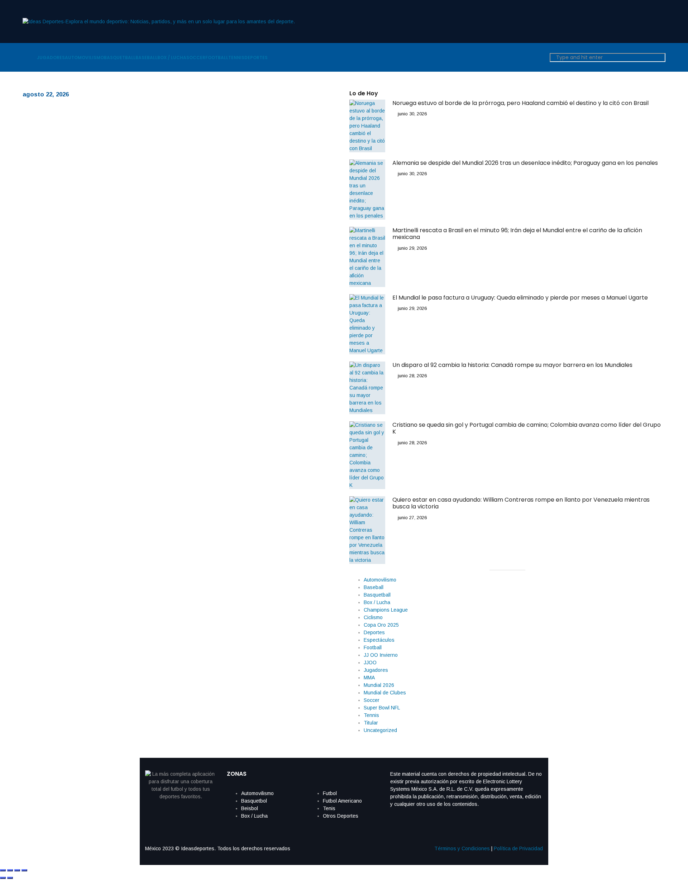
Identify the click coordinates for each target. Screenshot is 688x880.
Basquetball (377, 595)
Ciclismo (373, 617)
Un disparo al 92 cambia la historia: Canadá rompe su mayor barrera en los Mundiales (512, 365)
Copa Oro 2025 (381, 625)
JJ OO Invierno (381, 655)
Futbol (330, 793)
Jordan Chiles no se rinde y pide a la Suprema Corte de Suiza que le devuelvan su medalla (264, 341)
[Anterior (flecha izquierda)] (3, 878)
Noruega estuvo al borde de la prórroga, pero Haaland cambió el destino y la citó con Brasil (521, 103)
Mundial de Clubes (385, 692)
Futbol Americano (342, 801)
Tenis (329, 808)
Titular (371, 723)
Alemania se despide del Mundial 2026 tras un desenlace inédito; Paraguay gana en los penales (525, 163)
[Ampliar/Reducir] (3, 870)
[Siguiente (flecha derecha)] (10, 878)
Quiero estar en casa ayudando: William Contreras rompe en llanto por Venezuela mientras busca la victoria (521, 503)
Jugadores (376, 670)
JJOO (370, 662)
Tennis (371, 715)
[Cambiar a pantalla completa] (10, 870)
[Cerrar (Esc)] (24, 870)
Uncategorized (380, 730)
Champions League (386, 610)
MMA (369, 677)
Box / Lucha (377, 602)
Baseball (373, 587)
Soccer (371, 700)
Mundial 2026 (379, 685)
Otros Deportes (340, 816)
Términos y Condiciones (462, 848)
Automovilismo (380, 580)
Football (373, 647)
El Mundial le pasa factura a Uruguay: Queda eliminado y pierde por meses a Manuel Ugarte (520, 297)
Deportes (374, 632)
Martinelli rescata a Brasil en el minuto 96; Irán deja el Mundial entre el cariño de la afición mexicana (517, 233)
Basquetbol (254, 801)
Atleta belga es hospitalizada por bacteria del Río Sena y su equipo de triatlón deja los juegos (264, 513)
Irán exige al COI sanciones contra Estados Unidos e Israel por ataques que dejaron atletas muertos (262, 169)
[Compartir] (17, 870)
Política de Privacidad (518, 848)
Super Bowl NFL (382, 708)
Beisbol (249, 808)
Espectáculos (379, 640)
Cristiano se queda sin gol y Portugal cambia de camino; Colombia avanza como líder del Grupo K (526, 428)
